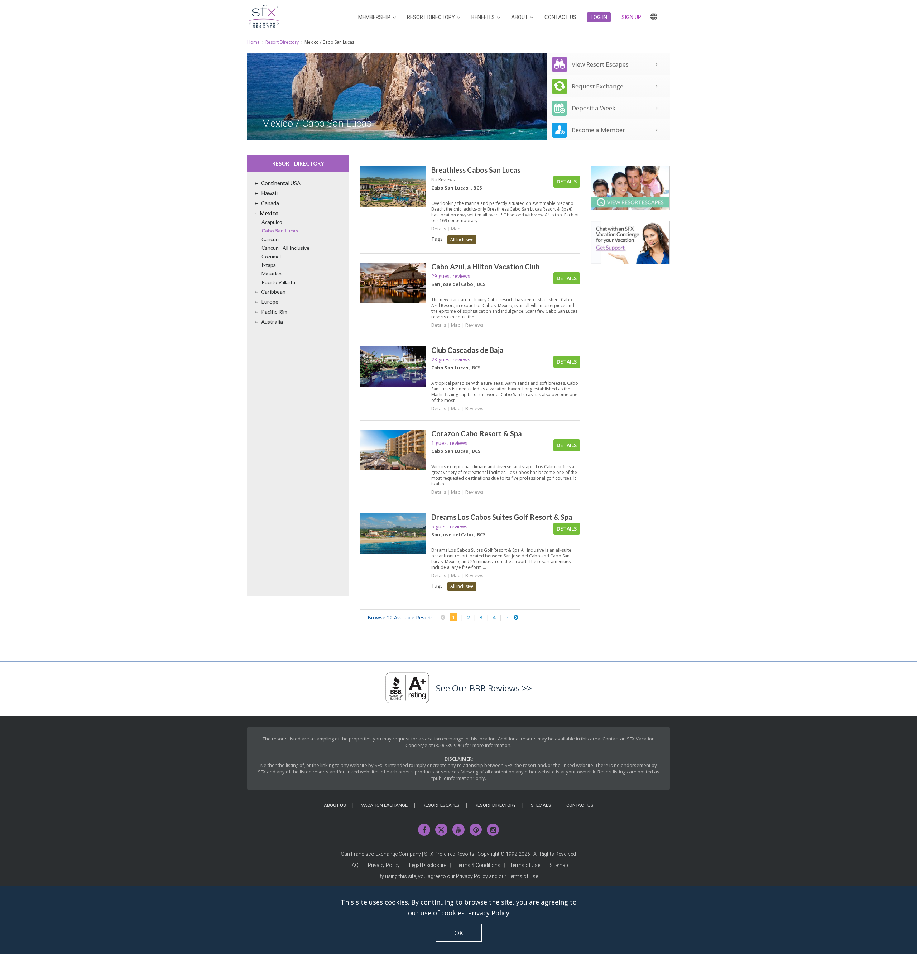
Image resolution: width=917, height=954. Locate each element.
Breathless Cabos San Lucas (475, 170)
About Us (335, 805)
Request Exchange (597, 86)
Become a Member (598, 130)
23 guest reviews (450, 359)
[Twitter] (441, 830)
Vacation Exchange (384, 805)
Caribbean (273, 291)
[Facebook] (424, 830)
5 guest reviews (449, 526)
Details (567, 181)
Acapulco (271, 222)
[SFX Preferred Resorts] (264, 15)
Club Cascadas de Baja (467, 350)
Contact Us (580, 805)
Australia (272, 321)
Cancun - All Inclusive (285, 248)
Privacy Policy (384, 865)
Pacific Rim (274, 311)
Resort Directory (282, 42)
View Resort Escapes (600, 64)
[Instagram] (493, 830)
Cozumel (271, 256)
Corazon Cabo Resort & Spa (476, 433)
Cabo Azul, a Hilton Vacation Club (485, 266)
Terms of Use (525, 865)
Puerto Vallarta (278, 282)
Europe (269, 301)
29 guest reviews (450, 276)
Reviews (474, 325)
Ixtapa (268, 265)
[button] (599, 17)
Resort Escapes (441, 805)
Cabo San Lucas (279, 230)
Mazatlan (271, 273)
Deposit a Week (593, 108)
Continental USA (281, 183)
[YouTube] (458, 830)
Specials (541, 805)
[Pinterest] (476, 830)
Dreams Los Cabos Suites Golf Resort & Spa (501, 517)
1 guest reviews (449, 443)
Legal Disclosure (427, 865)
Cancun (270, 239)
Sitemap (558, 865)
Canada (270, 203)
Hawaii (269, 193)
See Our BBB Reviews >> (484, 688)
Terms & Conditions (478, 865)
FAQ (354, 865)
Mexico (269, 213)
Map (456, 228)
